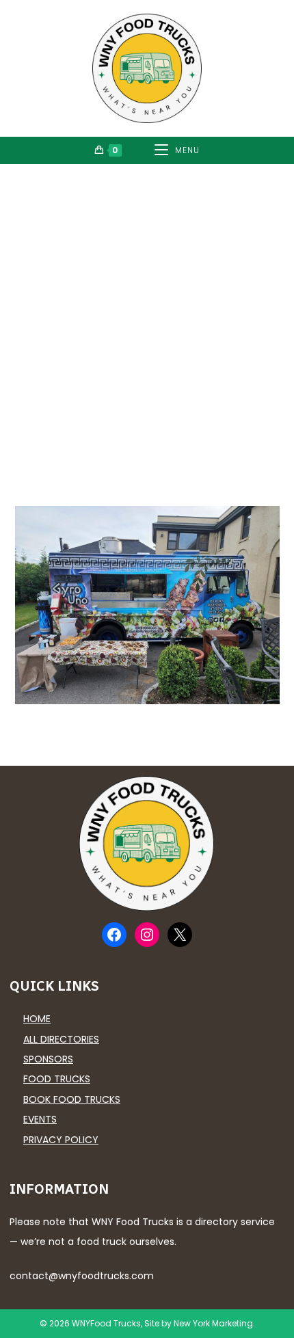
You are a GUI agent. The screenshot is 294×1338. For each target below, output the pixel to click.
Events (40, 1119)
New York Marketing (213, 1323)
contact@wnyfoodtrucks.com (82, 1276)
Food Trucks (56, 1079)
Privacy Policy (60, 1140)
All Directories (61, 1039)
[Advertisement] (147, 318)
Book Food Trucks (71, 1099)
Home (37, 1019)
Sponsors (48, 1059)
